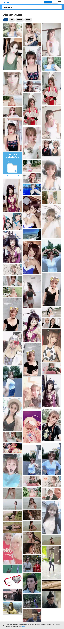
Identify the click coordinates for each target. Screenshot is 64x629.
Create (49, 2)
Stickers (19, 19)
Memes (28, 19)
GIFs (11, 19)
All (5, 19)
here (23, 626)
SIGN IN (55, 2)
